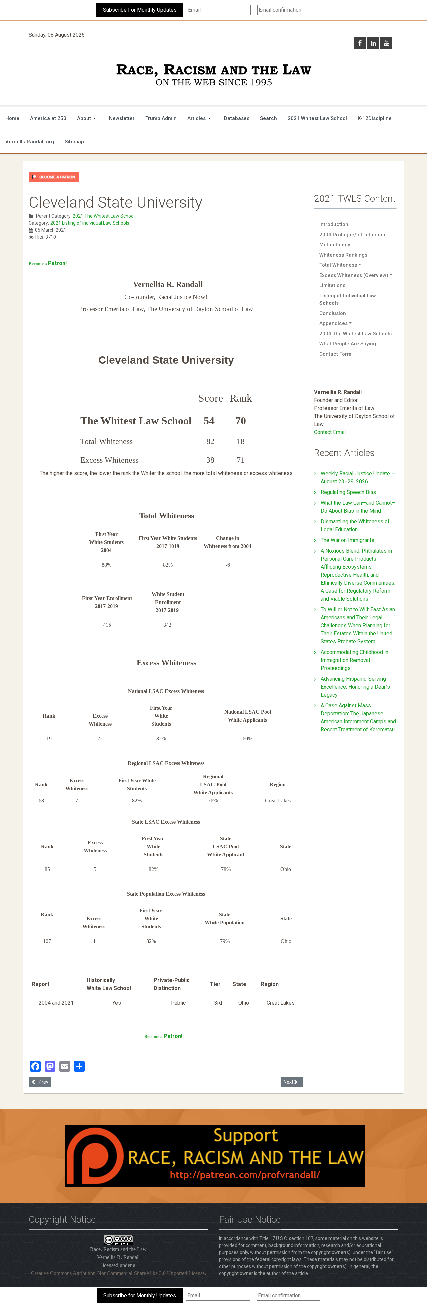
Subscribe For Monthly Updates (140, 10)
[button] (88, 118)
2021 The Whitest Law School (104, 216)
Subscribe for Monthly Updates (139, 1295)
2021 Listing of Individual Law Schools (89, 223)
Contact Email (330, 432)
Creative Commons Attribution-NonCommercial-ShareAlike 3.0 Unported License (118, 1273)
